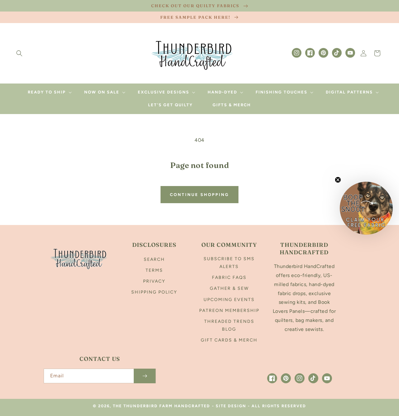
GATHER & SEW (229, 288)
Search (154, 259)
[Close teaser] (338, 180)
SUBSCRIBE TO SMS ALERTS (229, 262)
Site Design (231, 406)
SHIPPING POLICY (154, 292)
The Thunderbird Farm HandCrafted (161, 406)
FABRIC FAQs (229, 277)
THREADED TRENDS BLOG (229, 325)
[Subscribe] (145, 376)
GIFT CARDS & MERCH (229, 340)
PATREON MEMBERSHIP (229, 310)
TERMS (154, 270)
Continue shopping (199, 194)
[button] (19, 53)
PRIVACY (154, 281)
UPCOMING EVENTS (229, 299)
